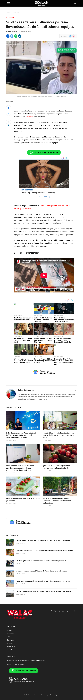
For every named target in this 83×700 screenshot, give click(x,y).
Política (9, 643)
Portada (9, 630)
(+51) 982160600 (19, 665)
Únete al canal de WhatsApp (46, 152)
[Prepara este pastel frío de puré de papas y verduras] (23, 486)
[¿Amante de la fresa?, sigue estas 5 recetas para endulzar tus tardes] (60, 453)
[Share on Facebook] (8, 36)
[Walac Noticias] (41, 3)
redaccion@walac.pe (22, 660)
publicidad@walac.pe (38, 660)
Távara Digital (54, 695)
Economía (10, 640)
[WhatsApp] (8, 119)
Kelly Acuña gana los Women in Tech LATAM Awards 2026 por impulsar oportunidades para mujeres (21, 435)
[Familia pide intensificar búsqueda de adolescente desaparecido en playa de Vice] (10, 583)
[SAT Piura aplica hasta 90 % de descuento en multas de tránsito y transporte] (10, 563)
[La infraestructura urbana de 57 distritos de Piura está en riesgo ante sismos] (10, 573)
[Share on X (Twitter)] (11, 36)
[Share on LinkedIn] (19, 36)
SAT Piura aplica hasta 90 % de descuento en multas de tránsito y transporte (41, 561)
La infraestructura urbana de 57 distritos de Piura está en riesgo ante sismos (41, 571)
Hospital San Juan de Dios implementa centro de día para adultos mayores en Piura (58, 435)
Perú (8, 637)
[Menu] (8, 3)
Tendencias (11, 646)
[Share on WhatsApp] (15, 36)
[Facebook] (8, 107)
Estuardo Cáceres (11, 31)
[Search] (75, 3)
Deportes (10, 650)
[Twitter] (8, 113)
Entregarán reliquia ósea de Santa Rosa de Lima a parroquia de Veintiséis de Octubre (44, 551)
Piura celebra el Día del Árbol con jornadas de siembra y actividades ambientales (57, 501)
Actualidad (10, 17)
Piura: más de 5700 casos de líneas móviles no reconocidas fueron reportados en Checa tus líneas (20, 468)
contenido (29, 117)
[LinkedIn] (8, 124)
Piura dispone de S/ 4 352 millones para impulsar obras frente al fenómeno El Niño (43, 591)
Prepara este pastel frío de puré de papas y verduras (23, 500)
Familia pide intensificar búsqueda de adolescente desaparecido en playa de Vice (43, 581)
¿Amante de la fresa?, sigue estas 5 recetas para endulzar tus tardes (57, 467)
